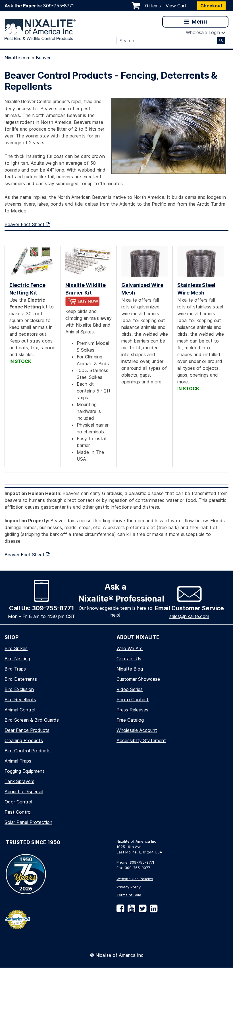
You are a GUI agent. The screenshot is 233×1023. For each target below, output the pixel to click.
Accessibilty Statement (141, 740)
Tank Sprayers (19, 781)
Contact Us (128, 658)
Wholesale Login (203, 32)
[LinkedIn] (152, 910)
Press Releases (132, 710)
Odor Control (18, 802)
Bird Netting (17, 658)
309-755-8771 (58, 6)
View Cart (176, 6)
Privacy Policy (128, 887)
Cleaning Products (24, 740)
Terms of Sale (128, 895)
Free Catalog (130, 720)
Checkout (211, 6)
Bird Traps (15, 669)
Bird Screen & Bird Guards (32, 720)
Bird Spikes (16, 648)
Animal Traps (18, 761)
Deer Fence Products (27, 730)
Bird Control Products (28, 750)
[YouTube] (130, 910)
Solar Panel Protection (28, 822)
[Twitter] (141, 910)
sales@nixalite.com (189, 616)
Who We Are (129, 648)
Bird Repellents (20, 699)
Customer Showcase (138, 679)
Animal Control (20, 710)
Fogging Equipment (24, 771)
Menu (198, 21)
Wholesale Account (136, 730)
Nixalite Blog (129, 669)
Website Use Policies (134, 879)
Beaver (43, 57)
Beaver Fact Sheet (25, 224)
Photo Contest (132, 699)
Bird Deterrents (21, 679)
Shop (11, 637)
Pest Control (18, 812)
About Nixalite (137, 637)
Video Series (129, 689)
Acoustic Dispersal (24, 791)
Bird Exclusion (19, 689)
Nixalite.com (17, 57)
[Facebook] (120, 910)
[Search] (221, 40)
